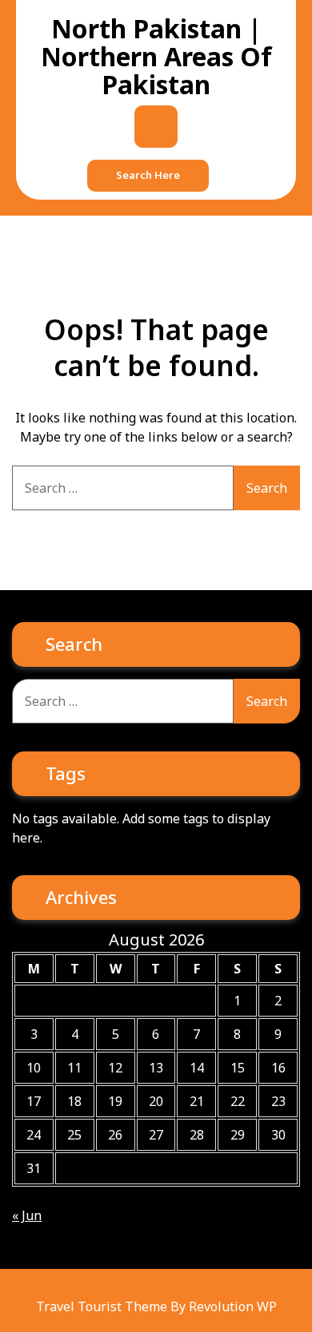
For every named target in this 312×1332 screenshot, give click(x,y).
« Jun (27, 1215)
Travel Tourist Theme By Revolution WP (156, 1306)
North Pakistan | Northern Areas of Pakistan (156, 56)
